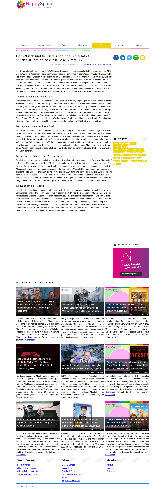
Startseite (26, 45)
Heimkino (82, 45)
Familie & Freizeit (69, 471)
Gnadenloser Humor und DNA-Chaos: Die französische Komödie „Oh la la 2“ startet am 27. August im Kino (127, 307)
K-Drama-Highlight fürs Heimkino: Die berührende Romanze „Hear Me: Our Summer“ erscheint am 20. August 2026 (81, 422)
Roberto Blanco (128, 158)
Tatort (89, 64)
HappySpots (21, 51)
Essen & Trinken (69, 468)
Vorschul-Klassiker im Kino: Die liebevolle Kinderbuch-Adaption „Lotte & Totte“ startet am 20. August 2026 (127, 422)
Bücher (139, 45)
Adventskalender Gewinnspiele (30, 471)
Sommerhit (124, 161)
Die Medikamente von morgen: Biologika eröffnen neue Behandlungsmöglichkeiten (82, 367)
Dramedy (130, 152)
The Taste (117, 144)
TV (101, 45)
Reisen (65, 477)
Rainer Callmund (129, 155)
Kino (63, 45)
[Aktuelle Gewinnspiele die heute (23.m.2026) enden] (131, 278)
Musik (120, 45)
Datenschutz (112, 471)
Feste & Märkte (23, 465)
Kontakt (110, 465)
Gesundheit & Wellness (72, 474)
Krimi (84, 64)
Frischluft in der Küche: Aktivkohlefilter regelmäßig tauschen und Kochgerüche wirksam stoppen (36, 422)
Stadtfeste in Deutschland (28, 474)
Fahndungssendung (130, 149)
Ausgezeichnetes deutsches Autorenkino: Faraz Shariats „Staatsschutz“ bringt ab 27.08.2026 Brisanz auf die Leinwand (127, 365)
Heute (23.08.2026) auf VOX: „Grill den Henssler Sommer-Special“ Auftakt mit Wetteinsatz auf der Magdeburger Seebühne (36, 306)
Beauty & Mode (68, 465)
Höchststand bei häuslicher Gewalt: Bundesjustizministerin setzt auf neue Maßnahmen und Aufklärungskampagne (81, 308)
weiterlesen (30, 340)
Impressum (111, 468)
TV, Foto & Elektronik (71, 481)
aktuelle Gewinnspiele (26, 468)
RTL (57, 314)
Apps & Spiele (44, 45)
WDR (80, 64)
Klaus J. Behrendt (105, 64)
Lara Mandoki (136, 161)
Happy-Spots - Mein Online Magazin (34, 5)
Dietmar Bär (95, 64)
